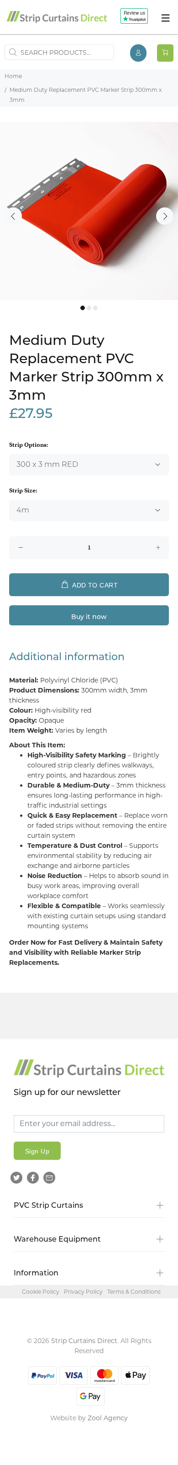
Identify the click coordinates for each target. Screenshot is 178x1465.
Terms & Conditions (134, 1291)
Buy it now (89, 617)
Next (164, 216)
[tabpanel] (89, 211)
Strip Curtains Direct (84, 1341)
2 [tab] (89, 308)
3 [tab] (95, 308)
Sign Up (37, 1151)
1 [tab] (82, 308)
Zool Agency (108, 1418)
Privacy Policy (83, 1291)
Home (13, 76)
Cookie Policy (40, 1291)
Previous (13, 216)
